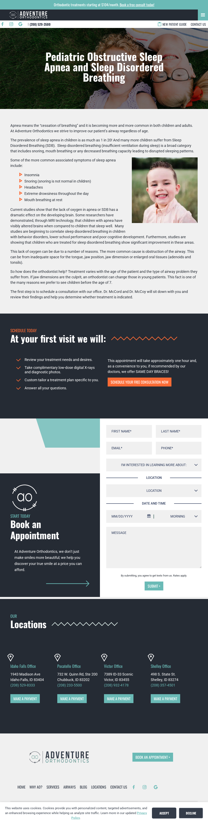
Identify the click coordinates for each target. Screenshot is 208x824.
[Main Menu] (203, 15)
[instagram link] (11, 24)
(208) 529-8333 (22, 685)
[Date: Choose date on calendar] (149, 516)
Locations (98, 787)
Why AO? (35, 787)
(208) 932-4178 (116, 685)
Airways (69, 787)
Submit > (154, 586)
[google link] (20, 24)
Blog (83, 787)
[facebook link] (2, 24)
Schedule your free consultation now (139, 382)
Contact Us (198, 24)
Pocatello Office (69, 666)
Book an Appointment (151, 757)
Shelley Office (161, 666)
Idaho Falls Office (23, 666)
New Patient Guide (174, 24)
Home (21, 787)
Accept (164, 813)
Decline (191, 813)
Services (53, 787)
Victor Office (113, 666)
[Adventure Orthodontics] (28, 15)
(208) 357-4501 (163, 685)
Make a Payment (25, 698)
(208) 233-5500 (69, 685)
